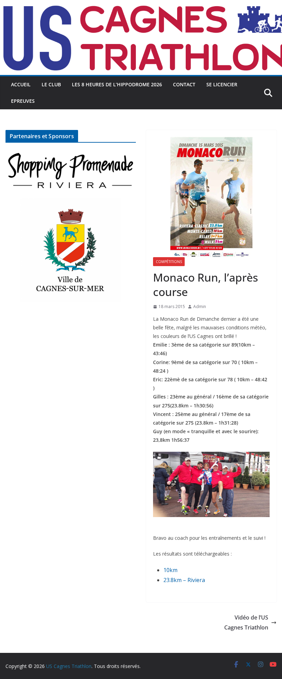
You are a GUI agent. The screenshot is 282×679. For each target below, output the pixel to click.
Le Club (51, 84)
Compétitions (169, 261)
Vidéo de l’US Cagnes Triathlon (246, 622)
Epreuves (23, 101)
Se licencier (221, 84)
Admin (199, 306)
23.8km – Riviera (184, 580)
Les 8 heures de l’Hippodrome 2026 (117, 84)
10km (170, 570)
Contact (184, 84)
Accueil (21, 84)
